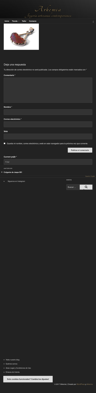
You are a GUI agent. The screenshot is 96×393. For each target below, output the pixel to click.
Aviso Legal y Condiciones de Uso (18, 368)
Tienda (14, 21)
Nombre (8, 107)
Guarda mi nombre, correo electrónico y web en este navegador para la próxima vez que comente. (47, 143)
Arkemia (48, 9)
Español (87, 176)
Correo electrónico (13, 119)
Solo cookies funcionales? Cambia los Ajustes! (28, 379)
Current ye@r (10, 156)
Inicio (7, 21)
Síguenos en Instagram (16, 181)
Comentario (9, 75)
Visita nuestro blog (12, 359)
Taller (24, 21)
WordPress (81, 384)
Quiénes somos (11, 364)
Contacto (32, 21)
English (93, 176)
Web (6, 131)
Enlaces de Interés (13, 372)
